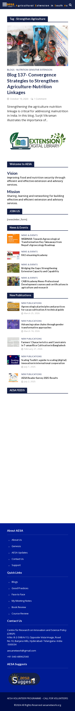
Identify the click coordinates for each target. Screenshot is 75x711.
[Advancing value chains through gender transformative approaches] (13, 324)
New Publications (31, 303)
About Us (17, 539)
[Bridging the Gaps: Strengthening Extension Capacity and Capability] (13, 267)
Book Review (19, 607)
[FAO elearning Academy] (13, 254)
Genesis (16, 546)
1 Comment (40, 98)
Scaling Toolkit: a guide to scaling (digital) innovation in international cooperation (43, 362)
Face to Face (18, 594)
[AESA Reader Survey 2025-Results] (13, 377)
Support (16, 565)
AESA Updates (20, 552)
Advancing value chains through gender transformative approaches (42, 326)
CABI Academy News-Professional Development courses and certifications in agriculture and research (44, 284)
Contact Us (18, 559)
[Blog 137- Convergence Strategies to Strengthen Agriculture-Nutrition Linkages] (37, 45)
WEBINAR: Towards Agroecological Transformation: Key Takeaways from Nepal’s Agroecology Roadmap (41, 242)
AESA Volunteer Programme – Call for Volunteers (37, 698)
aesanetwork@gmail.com (21, 650)
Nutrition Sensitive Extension (34, 70)
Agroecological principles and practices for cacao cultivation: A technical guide (43, 308)
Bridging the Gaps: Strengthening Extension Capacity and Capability (40, 270)
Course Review (20, 613)
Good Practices (20, 588)
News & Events (29, 235)
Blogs (11, 70)
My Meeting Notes (22, 600)
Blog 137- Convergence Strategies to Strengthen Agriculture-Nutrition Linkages (32, 83)
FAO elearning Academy (34, 255)
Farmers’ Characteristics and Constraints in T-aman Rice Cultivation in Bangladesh (43, 344)
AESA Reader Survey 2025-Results (39, 378)
